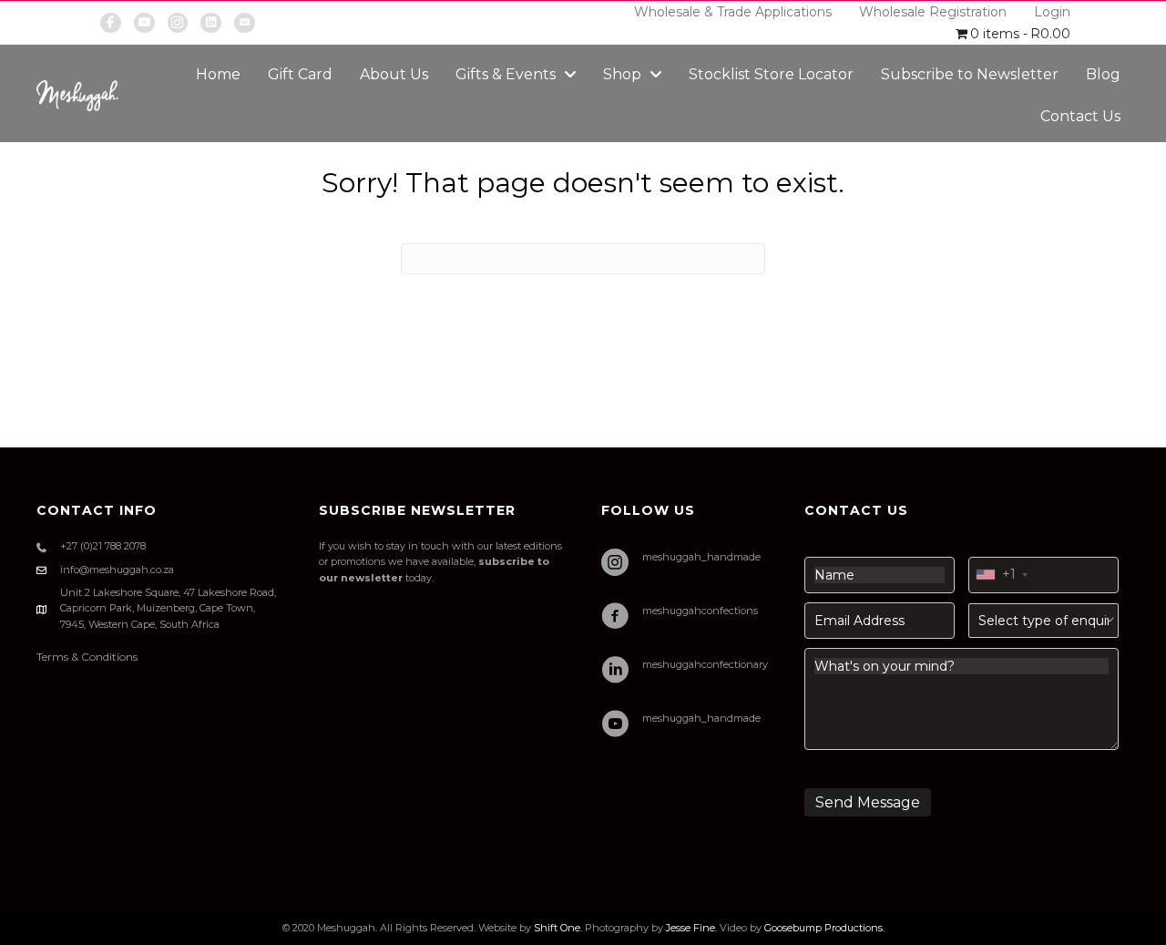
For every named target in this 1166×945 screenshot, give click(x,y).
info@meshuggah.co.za (117, 569)
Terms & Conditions (87, 656)
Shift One (557, 927)
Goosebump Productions (823, 927)
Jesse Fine (690, 927)
